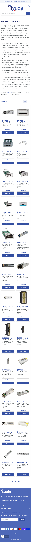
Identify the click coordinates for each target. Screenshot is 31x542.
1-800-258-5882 (5, 500)
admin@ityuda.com (22, 500)
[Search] (28, 13)
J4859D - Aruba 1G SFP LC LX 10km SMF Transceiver (8, 405)
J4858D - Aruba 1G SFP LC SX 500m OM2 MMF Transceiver (23, 373)
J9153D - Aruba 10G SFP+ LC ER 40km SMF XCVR (8, 466)
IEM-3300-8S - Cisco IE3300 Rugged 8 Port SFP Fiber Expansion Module (22, 342)
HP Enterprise (5, 125)
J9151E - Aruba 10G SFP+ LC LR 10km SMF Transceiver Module (7, 435)
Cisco (18, 126)
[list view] (28, 101)
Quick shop (7, 129)
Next (19, 481)
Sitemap (15, 533)
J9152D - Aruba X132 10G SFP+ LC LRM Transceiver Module (22, 435)
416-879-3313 (14, 1)
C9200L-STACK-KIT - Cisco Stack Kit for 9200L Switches (22, 154)
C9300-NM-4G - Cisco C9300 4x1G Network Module (7, 215)
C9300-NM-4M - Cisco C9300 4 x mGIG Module (23, 215)
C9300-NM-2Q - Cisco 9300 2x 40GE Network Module (8, 185)
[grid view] (25, 101)
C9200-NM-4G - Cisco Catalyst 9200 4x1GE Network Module (23, 124)
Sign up (22, 519)
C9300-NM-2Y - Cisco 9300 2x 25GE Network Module (23, 185)
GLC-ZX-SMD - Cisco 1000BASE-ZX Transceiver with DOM (7, 309)
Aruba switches (19, 91)
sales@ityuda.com (23, 1)
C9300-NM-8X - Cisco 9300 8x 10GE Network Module (8, 246)
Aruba (18, 375)
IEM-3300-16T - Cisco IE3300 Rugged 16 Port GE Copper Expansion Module (23, 310)
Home (2, 18)
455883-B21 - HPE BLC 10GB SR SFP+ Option (8, 123)
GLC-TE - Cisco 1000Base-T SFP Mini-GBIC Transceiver (22, 278)
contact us (9, 92)
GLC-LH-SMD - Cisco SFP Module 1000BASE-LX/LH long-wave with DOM (23, 246)
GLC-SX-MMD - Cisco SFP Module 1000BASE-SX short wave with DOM (7, 278)
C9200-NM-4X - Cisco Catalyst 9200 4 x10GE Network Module (8, 154)
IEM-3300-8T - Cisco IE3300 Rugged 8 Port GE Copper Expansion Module (7, 374)
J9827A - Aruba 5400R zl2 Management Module (23, 466)
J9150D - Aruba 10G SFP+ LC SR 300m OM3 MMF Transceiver (23, 405)
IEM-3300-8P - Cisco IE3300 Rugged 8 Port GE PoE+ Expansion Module (7, 342)
